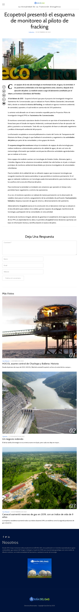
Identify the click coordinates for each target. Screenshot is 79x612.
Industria (31, 32)
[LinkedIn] (8, 536)
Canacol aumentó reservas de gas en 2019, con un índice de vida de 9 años (37, 515)
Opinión (5, 436)
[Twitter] (5, 536)
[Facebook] (3, 536)
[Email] (4, 103)
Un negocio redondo (12, 439)
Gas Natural (5, 361)
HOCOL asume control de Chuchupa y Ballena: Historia (30, 363)
